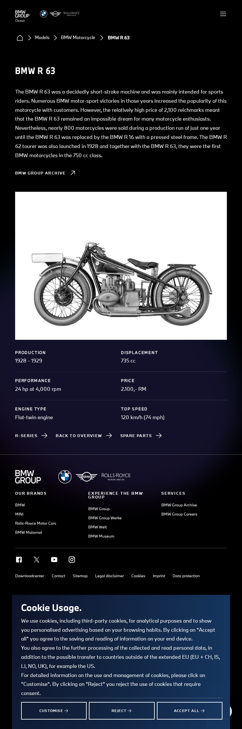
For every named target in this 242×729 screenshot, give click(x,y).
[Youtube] (54, 559)
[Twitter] (36, 559)
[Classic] (22, 14)
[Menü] (223, 14)
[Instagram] (72, 559)
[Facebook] (19, 559)
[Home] (20, 38)
